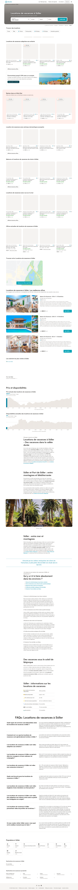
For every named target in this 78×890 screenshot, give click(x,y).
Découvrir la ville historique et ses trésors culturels (36, 582)
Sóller (70, 25)
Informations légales (57, 888)
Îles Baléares (61, 25)
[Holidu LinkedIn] (39, 886)
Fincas (8, 31)
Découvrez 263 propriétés (24, 283)
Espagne (56, 25)
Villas (14, 31)
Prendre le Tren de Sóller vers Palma (33, 588)
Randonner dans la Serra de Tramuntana (34, 585)
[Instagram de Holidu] (37, 886)
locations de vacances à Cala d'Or (39, 461)
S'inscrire (67, 1)
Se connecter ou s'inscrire (13, 81)
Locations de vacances (49, 25)
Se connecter (61, 1)
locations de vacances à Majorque (41, 493)
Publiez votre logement (52, 1)
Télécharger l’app (43, 1)
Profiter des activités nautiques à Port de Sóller (36, 587)
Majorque (66, 25)
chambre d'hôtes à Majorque (31, 551)
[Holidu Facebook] (41, 886)
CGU (36, 888)
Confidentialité (41, 888)
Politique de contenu (49, 888)
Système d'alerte (65, 888)
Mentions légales (31, 888)
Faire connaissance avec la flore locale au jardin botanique (38, 583)
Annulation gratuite (55, 31)
